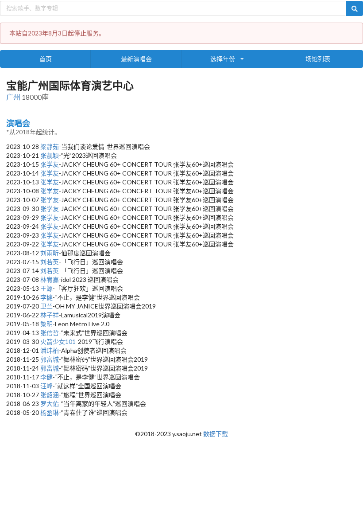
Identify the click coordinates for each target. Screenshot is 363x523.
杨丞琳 (49, 412)
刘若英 (49, 261)
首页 (45, 58)
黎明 (46, 324)
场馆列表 (317, 58)
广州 (13, 97)
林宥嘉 (49, 279)
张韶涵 (49, 394)
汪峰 (46, 386)
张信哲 (49, 332)
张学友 (49, 164)
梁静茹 (49, 146)
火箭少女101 (58, 341)
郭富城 (49, 359)
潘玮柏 (49, 350)
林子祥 (49, 315)
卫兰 (46, 306)
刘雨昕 (49, 253)
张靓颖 (49, 155)
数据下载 (215, 433)
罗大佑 (49, 403)
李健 (46, 297)
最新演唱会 (136, 58)
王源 (46, 288)
